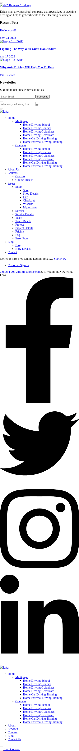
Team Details (23, 221)
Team (18, 217)
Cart (25, 197)
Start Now (60, 258)
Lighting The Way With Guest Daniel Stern (28, 49)
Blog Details (22, 248)
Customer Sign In (18, 265)
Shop (18, 186)
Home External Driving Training (43, 141)
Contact (12, 252)
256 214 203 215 (10, 271)
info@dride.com (30, 271)
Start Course (11, 749)
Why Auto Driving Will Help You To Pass (27, 67)
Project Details (24, 228)
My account (30, 207)
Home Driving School (36, 124)
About (11, 725)
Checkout (29, 200)
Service (19, 210)
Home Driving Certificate (38, 135)
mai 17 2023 (7, 56)
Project (19, 224)
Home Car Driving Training (40, 138)
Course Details (24, 179)
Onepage (20, 145)
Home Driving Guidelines (38, 131)
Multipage (21, 121)
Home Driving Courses (37, 128)
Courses (12, 172)
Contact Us (14, 739)
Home (11, 117)
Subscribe (42, 96)
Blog (11, 241)
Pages (11, 183)
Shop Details (31, 193)
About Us (14, 169)
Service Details (24, 214)
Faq (17, 235)
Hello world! (8, 30)
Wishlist (28, 204)
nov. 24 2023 (8, 37)
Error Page (21, 238)
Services (13, 729)
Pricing (19, 231)
